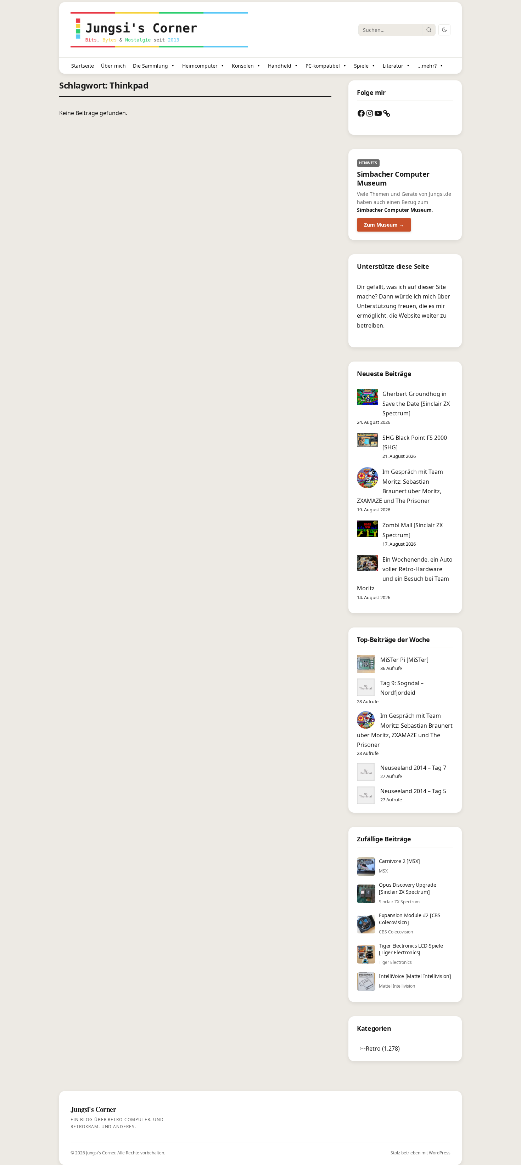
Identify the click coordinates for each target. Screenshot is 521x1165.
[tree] (405, 1048)
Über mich (113, 65)
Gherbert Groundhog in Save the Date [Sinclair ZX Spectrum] (416, 403)
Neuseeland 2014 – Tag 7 (413, 768)
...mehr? (427, 65)
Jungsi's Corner (100, 1153)
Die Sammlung (150, 65)
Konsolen (243, 65)
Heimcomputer (200, 65)
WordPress (439, 1153)
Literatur (393, 65)
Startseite (82, 65)
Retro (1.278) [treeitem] (383, 1048)
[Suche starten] (428, 29)
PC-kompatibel (323, 65)
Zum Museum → (384, 224)
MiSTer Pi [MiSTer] (404, 660)
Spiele (361, 65)
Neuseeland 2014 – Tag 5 (413, 791)
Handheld (279, 65)
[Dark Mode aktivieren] (444, 29)
